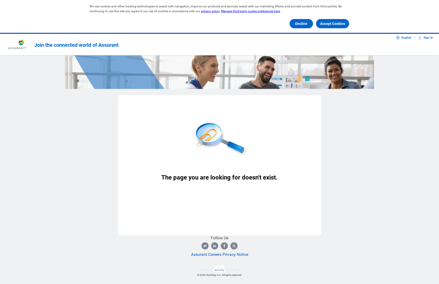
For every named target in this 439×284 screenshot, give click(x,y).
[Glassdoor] (205, 245)
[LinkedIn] (214, 245)
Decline (301, 24)
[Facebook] (224, 245)
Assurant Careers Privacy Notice (219, 254)
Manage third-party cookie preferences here (250, 11)
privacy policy (210, 11)
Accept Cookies (332, 24)
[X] (234, 245)
